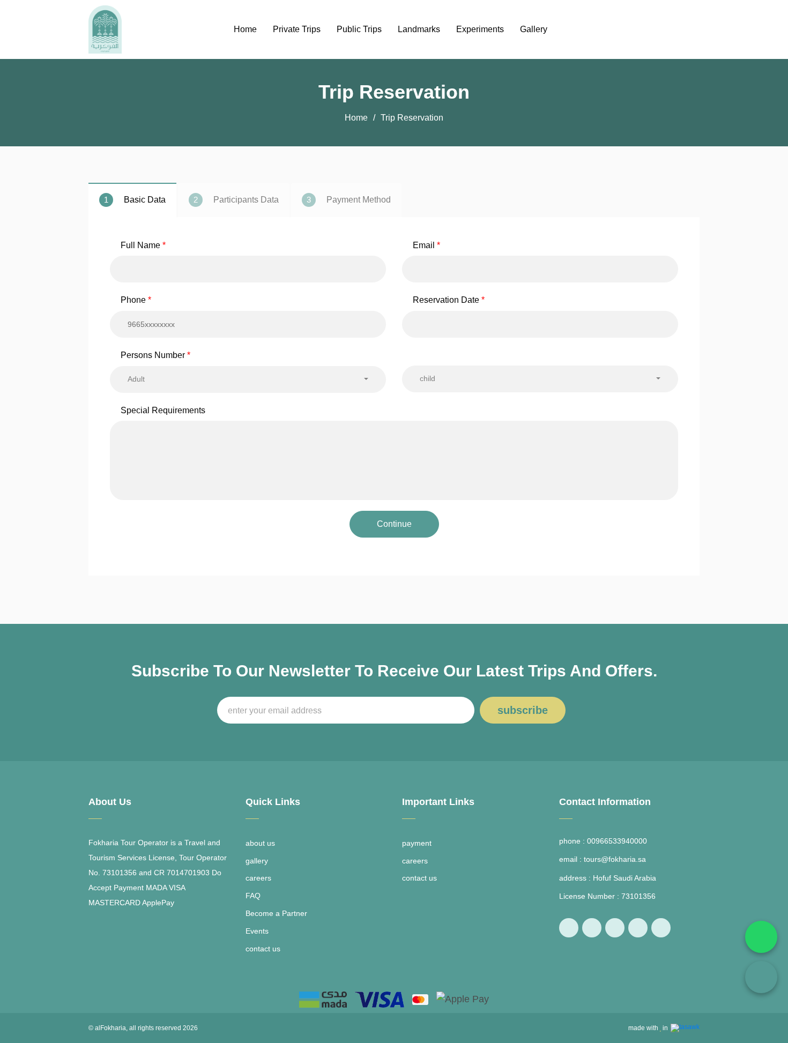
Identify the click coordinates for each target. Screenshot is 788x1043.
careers (258, 878)
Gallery (533, 29)
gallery (257, 860)
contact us (263, 948)
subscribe (522, 710)
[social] (568, 927)
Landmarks (419, 29)
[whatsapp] (761, 937)
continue (394, 523)
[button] (248, 379)
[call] (761, 977)
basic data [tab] (135, 199)
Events (257, 931)
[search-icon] (673, 30)
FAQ (253, 895)
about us (260, 843)
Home (245, 29)
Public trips (359, 29)
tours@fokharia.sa (615, 859)
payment (417, 843)
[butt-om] (696, 30)
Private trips (297, 29)
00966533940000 (617, 841)
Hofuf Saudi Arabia (624, 878)
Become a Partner (276, 913)
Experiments (480, 29)
